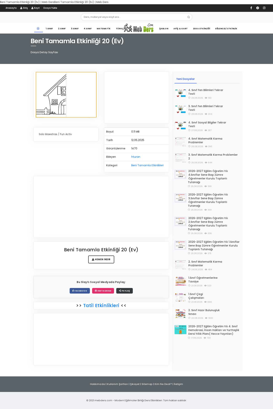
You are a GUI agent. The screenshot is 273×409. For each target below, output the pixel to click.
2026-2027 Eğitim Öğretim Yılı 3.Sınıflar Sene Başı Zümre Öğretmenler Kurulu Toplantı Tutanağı (208, 200)
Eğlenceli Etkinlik (226, 28)
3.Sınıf (75, 28)
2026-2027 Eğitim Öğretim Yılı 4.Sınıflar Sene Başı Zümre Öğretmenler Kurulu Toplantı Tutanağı (208, 176)
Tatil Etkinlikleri (101, 305)
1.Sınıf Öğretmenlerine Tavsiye (202, 279)
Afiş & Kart (180, 28)
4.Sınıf (88, 28)
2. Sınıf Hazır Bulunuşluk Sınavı (204, 312)
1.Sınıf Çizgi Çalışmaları (196, 296)
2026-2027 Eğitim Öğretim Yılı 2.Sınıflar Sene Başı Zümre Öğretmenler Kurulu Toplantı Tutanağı (208, 223)
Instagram (104, 290)
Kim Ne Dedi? (163, 384)
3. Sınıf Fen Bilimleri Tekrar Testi (205, 108)
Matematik (103, 28)
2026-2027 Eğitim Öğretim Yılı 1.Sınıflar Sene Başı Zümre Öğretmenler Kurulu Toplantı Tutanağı (214, 245)
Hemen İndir (102, 259)
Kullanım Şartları (117, 384)
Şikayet (135, 384)
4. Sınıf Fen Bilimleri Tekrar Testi (205, 92)
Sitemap (147, 384)
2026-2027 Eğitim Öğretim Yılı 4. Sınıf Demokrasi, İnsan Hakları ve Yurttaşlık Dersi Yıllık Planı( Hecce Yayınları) (213, 330)
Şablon (163, 28)
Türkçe (120, 28)
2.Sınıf (62, 28)
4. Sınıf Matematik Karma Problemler (205, 140)
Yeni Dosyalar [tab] (185, 79)
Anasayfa (11, 7)
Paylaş (125, 290)
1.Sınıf (49, 28)
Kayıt (36, 7)
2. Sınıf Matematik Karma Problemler (205, 263)
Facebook (80, 290)
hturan (135, 157)
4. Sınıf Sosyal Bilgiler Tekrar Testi (207, 124)
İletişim (178, 384)
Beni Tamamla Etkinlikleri (147, 165)
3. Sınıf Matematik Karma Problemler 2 (213, 156)
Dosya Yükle (50, 7)
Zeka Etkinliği (201, 28)
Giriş (25, 7)
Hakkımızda (97, 384)
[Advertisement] (136, 97)
